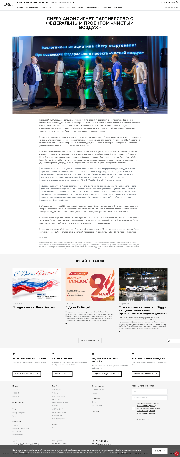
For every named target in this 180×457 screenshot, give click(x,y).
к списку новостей (88, 340)
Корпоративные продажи (143, 374)
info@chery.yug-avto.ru (103, 444)
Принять (158, 451)
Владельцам (59, 7)
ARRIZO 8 (15, 396)
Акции (80, 7)
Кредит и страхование (20, 416)
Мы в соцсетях (97, 405)
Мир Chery (71, 7)
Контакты (118, 7)
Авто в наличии (32, 7)
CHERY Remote (57, 406)
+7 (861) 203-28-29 (101, 441)
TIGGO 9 (15, 390)
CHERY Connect (17, 435)
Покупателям (46, 7)
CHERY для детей (58, 419)
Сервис (15, 425)
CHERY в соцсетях (58, 396)
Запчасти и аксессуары (20, 428)
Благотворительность (60, 402)
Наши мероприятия (59, 412)
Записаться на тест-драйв (24, 374)
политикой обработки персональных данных (111, 452)
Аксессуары (56, 390)
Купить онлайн (60, 374)
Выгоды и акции (58, 428)
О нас (94, 402)
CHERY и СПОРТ (57, 409)
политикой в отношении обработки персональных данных (148, 410)
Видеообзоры (57, 415)
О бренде (55, 393)
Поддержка (16, 431)
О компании (106, 7)
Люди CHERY (56, 399)
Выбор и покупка (18, 413)
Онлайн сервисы (92, 7)
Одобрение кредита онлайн (105, 374)
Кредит (95, 393)
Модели (20, 7)
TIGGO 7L (15, 393)
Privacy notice (174, 341)
